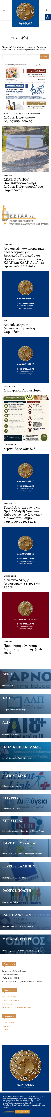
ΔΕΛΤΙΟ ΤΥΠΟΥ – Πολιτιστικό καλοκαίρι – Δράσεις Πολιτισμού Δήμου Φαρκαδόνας (23, 184)
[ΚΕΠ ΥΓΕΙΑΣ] (25, 825)
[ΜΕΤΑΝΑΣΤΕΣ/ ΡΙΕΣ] (25, 944)
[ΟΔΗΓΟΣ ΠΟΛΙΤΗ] (25, 896)
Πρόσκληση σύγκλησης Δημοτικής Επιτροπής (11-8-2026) (23, 649)
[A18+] (25, 728)
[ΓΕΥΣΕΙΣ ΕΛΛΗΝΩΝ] (25, 872)
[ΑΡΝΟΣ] (25, 679)
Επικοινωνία (9, 964)
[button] (48, 17)
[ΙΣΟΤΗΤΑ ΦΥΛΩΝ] (25, 920)
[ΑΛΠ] (25, 704)
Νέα (5, 321)
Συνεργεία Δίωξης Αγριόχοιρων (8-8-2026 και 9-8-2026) (23, 583)
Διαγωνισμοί (9, 386)
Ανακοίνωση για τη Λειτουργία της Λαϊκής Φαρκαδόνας (20, 328)
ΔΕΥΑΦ (5, 1030)
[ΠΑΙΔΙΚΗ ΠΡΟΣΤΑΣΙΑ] (25, 752)
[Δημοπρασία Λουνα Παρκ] (25, 360)
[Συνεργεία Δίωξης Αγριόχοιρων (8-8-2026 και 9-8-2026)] (25, 549)
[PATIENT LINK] (25, 780)
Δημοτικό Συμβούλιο (11, 1000)
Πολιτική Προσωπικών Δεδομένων (17, 1007)
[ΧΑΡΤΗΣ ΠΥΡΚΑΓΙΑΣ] (25, 848)
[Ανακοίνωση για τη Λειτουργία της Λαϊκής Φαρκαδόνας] (25, 294)
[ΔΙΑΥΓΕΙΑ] (25, 803)
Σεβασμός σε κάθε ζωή (19, 448)
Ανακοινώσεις (10, 175)
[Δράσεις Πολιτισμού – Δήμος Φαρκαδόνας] (25, 87)
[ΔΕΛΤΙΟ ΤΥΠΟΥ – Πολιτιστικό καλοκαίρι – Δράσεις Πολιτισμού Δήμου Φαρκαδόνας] (25, 149)
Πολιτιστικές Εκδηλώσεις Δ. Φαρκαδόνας (22, 113)
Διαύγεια (6, 1026)
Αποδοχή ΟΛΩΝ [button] (22, 1112)
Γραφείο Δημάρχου (10, 997)
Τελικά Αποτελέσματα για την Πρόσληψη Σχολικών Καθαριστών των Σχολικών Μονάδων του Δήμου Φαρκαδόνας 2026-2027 (23, 514)
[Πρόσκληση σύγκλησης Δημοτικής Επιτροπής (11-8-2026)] (25, 615)
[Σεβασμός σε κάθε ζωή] (25, 418)
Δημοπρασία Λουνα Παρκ (22, 390)
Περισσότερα (8, 1112)
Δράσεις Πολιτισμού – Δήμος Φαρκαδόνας (19, 119)
